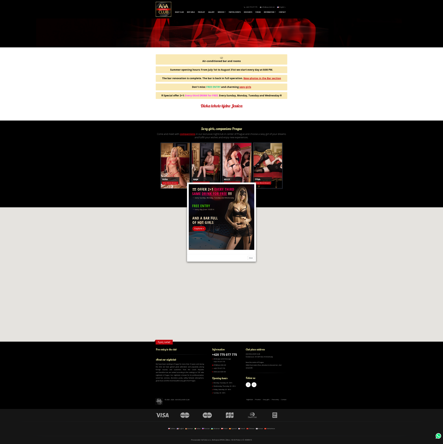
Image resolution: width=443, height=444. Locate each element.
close (251, 258)
